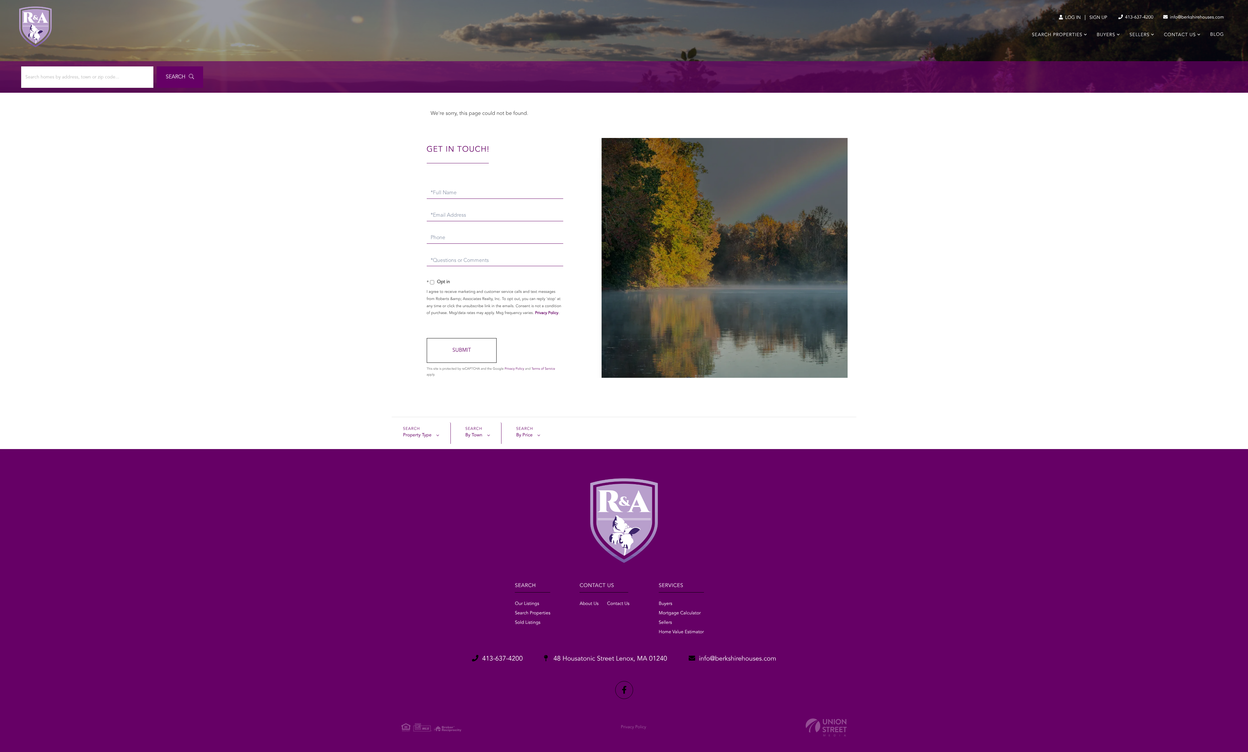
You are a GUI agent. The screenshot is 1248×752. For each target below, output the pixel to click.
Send (462, 350)
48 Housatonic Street (609, 659)
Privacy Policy (546, 313)
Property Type (417, 435)
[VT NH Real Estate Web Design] (826, 727)
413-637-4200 (1138, 17)
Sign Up (1098, 18)
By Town (473, 435)
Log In (1072, 18)
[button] (180, 77)
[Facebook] (624, 690)
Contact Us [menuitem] (1180, 35)
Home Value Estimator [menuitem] (681, 632)
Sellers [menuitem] (1140, 35)
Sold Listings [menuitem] (527, 623)
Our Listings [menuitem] (527, 604)
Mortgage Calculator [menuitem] (680, 613)
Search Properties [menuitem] (1057, 35)
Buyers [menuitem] (1106, 35)
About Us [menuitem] (588, 604)
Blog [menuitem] (1217, 35)
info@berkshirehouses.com (1196, 17)
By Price (524, 435)
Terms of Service (543, 369)
